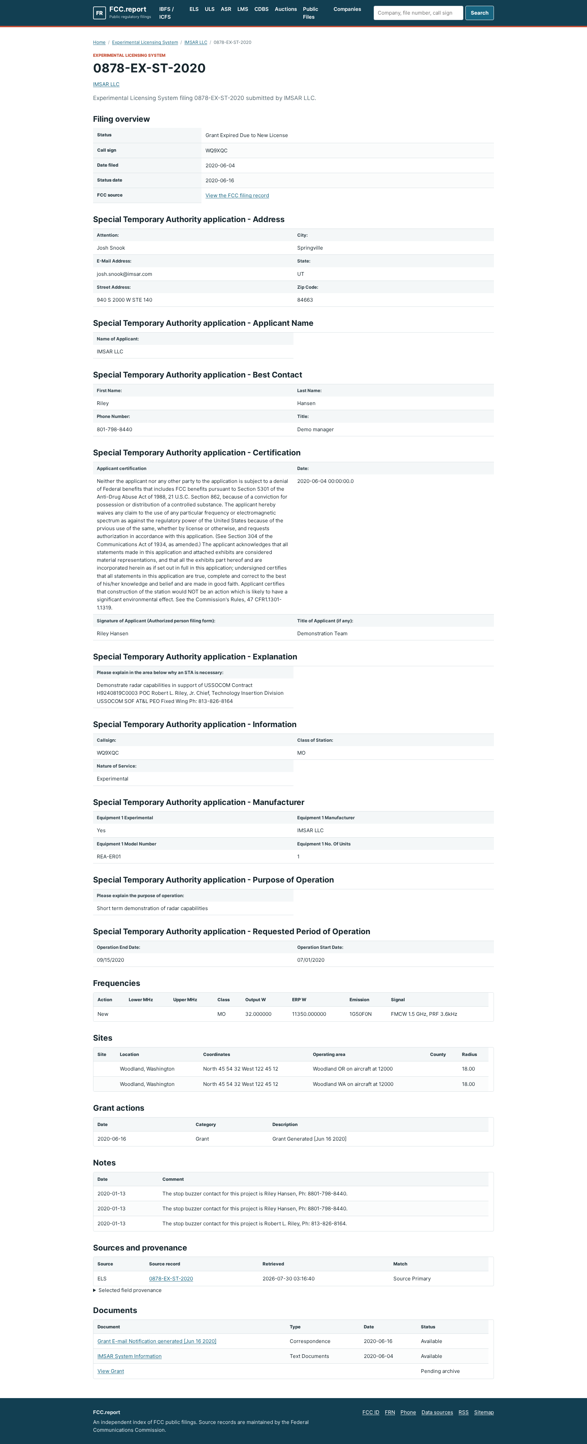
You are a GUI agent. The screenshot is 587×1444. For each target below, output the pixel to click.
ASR (226, 9)
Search (479, 13)
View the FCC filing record (237, 195)
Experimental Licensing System (145, 42)
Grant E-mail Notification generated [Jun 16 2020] (156, 1341)
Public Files (310, 13)
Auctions (286, 9)
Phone (408, 1412)
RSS (464, 1412)
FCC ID (370, 1412)
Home (99, 42)
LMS (242, 9)
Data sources (437, 1412)
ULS (210, 9)
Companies (347, 9)
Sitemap (484, 1412)
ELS (194, 9)
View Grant (110, 1371)
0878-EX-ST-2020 (171, 1278)
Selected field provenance (130, 1290)
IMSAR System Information (129, 1356)
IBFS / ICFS (166, 13)
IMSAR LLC (195, 42)
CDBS (261, 9)
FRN (390, 1412)
